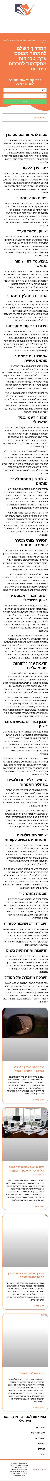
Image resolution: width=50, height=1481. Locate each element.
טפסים (42, 1454)
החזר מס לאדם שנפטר (31, 1373)
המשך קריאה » (38, 1100)
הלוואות (41, 1443)
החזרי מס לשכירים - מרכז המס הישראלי (25, 1418)
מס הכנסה (40, 1438)
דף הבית (44, 40)
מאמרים (41, 1449)
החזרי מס (40, 1427)
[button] (25, 23)
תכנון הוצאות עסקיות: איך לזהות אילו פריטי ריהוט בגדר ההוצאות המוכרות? (26, 1171)
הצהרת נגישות (40, 1469)
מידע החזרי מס (38, 1433)
